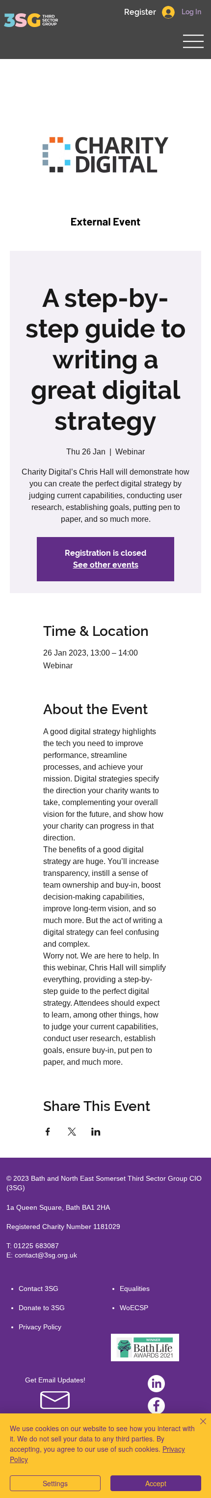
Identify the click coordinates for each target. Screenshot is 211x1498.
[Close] (197, 1427)
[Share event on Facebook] (48, 1132)
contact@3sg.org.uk (46, 1255)
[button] (140, 12)
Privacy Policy (40, 1327)
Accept (155, 1483)
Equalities (135, 1288)
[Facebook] (156, 1405)
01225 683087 (36, 1246)
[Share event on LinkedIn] (96, 1132)
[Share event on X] (72, 1132)
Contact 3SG (38, 1288)
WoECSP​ (134, 1308)
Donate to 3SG (42, 1308)
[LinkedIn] (156, 1383)
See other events (105, 564)
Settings (55, 1483)
